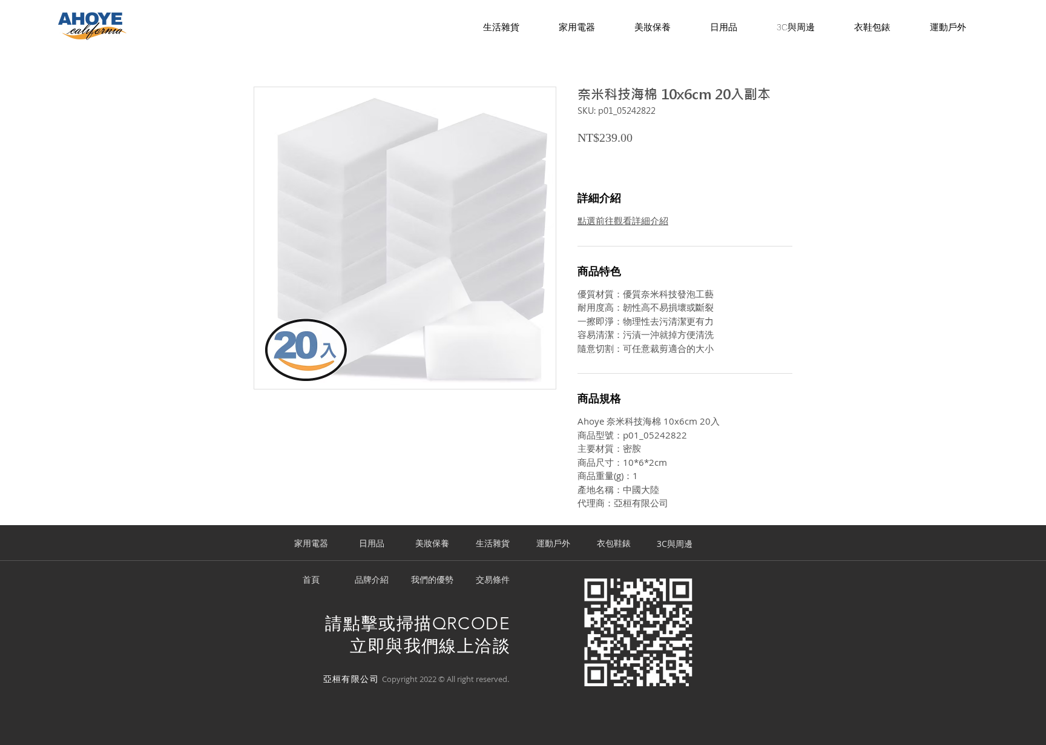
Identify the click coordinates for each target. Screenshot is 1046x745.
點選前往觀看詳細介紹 (622, 220)
